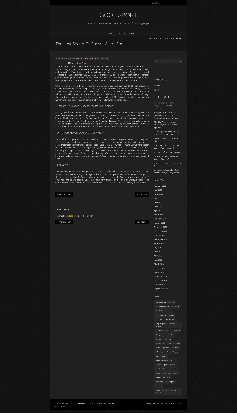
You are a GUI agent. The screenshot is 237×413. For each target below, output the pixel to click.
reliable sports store (163, 352)
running (164, 356)
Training (159, 386)
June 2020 (158, 251)
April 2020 (158, 260)
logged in (71, 216)
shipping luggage (162, 360)
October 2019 (159, 284)
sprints (172, 365)
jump (165, 335)
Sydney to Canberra (163, 377)
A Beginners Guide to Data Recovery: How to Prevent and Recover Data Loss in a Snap (166, 115)
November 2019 (160, 280)
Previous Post (65, 194)
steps (158, 373)
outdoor (168, 339)
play (178, 343)
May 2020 (158, 256)
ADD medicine (161, 302)
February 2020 (160, 268)
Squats (158, 369)
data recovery (170, 319)
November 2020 (160, 231)
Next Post (141, 194)
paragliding (160, 343)
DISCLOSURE (107, 33)
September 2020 (161, 239)
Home (150, 38)
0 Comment (96, 58)
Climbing (159, 319)
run (157, 356)
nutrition (159, 339)
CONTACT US (120, 33)
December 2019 (160, 276)
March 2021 (159, 214)
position (166, 348)
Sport (156, 90)
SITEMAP (131, 33)
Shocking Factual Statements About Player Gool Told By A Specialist (166, 125)
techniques (170, 382)
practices (175, 348)
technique (159, 382)
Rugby (175, 352)
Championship (161, 315)
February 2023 (160, 186)
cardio (169, 311)
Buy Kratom (160, 311)
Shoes (173, 360)
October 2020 (159, 235)
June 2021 (158, 202)
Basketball (175, 307)
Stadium (166, 369)
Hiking (158, 335)
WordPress (96, 403)
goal (167, 331)
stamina (175, 369)
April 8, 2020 (62, 58)
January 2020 (159, 272)
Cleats (171, 315)
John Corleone (74, 58)
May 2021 (158, 206)
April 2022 (158, 190)
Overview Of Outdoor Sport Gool (167, 152)
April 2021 (158, 210)
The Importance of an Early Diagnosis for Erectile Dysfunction (165, 106)
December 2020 (160, 227)
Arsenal (172, 302)
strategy (175, 373)
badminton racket (162, 307)
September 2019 (161, 288)
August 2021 (159, 194)
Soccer (155, 38)
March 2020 (159, 264)
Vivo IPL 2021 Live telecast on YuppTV (166, 391)
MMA (171, 335)
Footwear (159, 331)
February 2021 (160, 219)
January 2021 (159, 223)
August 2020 (159, 243)
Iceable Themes (60, 406)
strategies (166, 373)
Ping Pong (170, 343)
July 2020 (157, 247)
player (158, 348)
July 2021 (157, 198)
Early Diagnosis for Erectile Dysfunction (165, 325)
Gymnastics (175, 331)
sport (165, 365)
